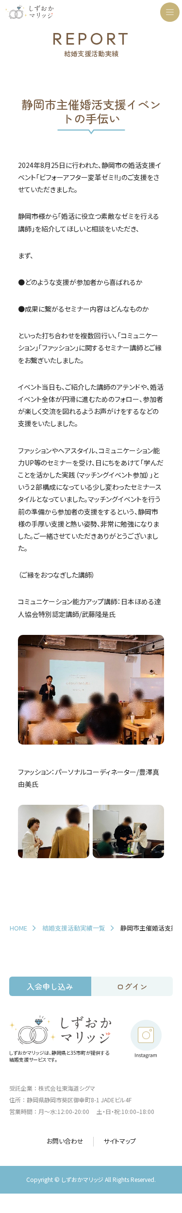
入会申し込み (50, 986)
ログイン (132, 986)
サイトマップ (119, 1141)
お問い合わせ (65, 1141)
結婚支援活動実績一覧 (73, 927)
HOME (18, 927)
